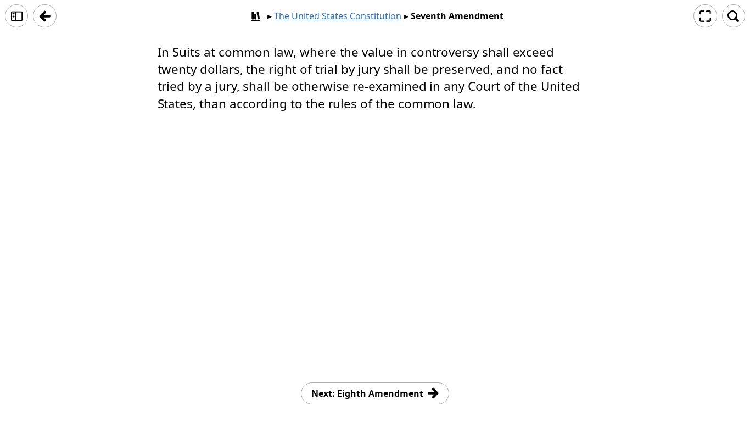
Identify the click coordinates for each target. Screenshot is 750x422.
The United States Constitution (337, 16)
